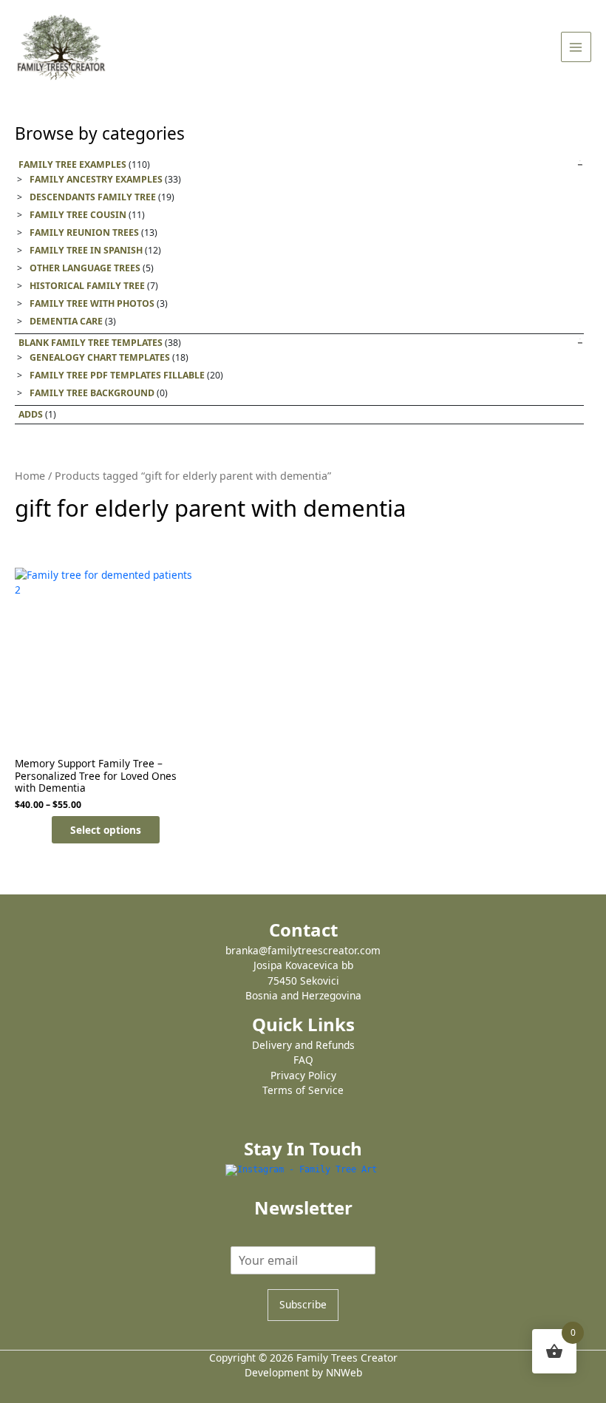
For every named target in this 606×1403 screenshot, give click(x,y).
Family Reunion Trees (84, 232)
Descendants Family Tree (93, 197)
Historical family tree (87, 285)
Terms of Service (303, 1090)
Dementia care (66, 321)
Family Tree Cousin (78, 214)
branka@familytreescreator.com (303, 950)
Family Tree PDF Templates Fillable (117, 375)
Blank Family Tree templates (90, 342)
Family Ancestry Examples (96, 179)
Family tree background (92, 393)
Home (30, 476)
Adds (30, 414)
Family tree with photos (92, 303)
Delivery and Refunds (303, 1045)
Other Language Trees (85, 268)
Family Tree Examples (72, 164)
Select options (105, 830)
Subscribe (303, 1304)
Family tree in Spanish (86, 250)
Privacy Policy (303, 1075)
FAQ (303, 1060)
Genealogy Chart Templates (100, 357)
